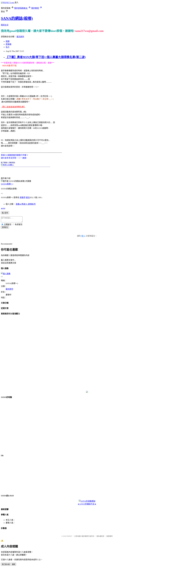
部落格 (8, 44)
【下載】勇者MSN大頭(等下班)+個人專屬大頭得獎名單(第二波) (46, 57)
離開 (13, 564)
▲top (3, 208)
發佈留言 (5, 227)
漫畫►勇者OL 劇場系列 (26, 204)
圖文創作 (20, 37)
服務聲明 (109, 536)
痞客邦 (22, 197)
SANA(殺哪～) (7, 184)
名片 (7, 47)
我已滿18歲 (6, 564)
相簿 (7, 41)
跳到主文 (5, 25)
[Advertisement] (87, 352)
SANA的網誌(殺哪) (17, 18)
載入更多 (5, 213)
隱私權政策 (100, 536)
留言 (28, 197)
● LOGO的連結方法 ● (87, 504)
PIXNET (69, 536)
